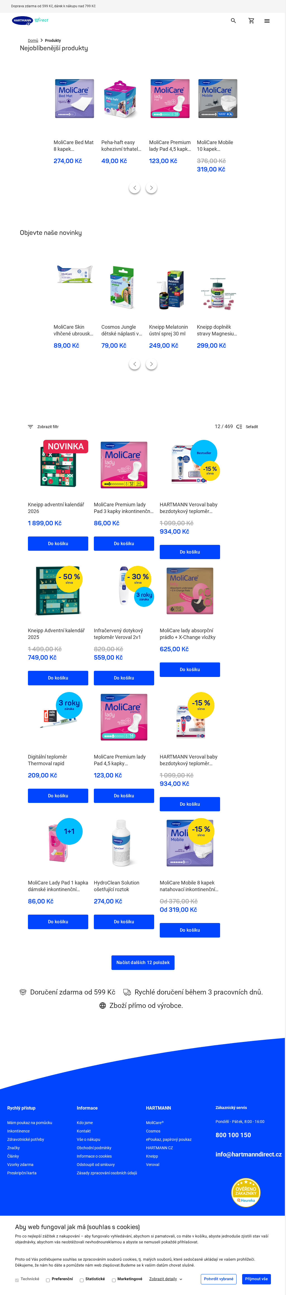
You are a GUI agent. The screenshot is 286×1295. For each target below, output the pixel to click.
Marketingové (130, 1279)
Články (13, 1156)
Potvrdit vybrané (218, 1279)
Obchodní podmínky (94, 1148)
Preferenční (62, 1279)
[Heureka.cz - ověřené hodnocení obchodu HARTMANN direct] (246, 1192)
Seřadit (252, 426)
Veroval (152, 1164)
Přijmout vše (256, 1279)
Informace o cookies (94, 1156)
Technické (30, 1279)
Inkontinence (18, 1131)
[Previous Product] (134, 187)
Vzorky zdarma (20, 1164)
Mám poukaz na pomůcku (29, 1122)
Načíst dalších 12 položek (143, 962)
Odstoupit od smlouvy (96, 1164)
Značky (13, 1148)
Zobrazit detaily (163, 1279)
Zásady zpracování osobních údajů (107, 1173)
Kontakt (84, 1131)
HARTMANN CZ (159, 1148)
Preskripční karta (22, 1173)
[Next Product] (151, 187)
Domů (33, 40)
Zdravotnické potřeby (25, 1139)
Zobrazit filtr (48, 426)
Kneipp (152, 1156)
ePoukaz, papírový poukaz (169, 1139)
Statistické (95, 1279)
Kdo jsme (85, 1122)
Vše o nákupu (88, 1139)
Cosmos (153, 1131)
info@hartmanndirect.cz (249, 1154)
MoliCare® (155, 1122)
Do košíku (58, 543)
